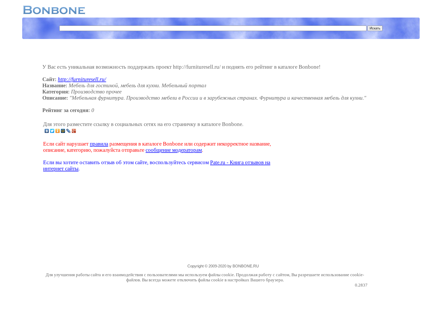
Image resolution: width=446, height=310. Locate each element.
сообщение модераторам (174, 150)
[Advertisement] (327, 146)
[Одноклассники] (57, 131)
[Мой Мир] (63, 131)
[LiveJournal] (68, 131)
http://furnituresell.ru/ (82, 79)
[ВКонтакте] (47, 131)
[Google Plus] (74, 131)
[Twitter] (52, 131)
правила (99, 144)
